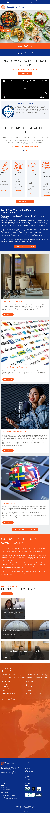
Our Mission (27, 768)
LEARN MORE (8, 314)
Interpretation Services (5, 789)
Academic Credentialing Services (8, 795)
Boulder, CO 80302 (32, 686)
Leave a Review (28, 774)
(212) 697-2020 (7, 690)
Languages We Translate (25, 52)
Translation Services (5, 787)
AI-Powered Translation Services (8, 800)
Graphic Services (4, 792)
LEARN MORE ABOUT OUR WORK (25, 246)
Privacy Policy (28, 779)
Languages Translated (5, 797)
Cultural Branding (4, 791)
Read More (3, 190)
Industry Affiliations (29, 771)
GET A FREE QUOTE (25, 73)
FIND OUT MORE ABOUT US (25, 201)
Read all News (7, 594)
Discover (6, 30)
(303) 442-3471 (31, 690)
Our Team (27, 773)
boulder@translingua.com (34, 693)
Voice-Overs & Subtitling (6, 794)
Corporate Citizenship (29, 770)
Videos (26, 777)
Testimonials (27, 776)
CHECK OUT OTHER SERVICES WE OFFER (25, 529)
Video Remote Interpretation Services (9, 798)
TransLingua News (29, 767)
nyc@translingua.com (9, 693)
